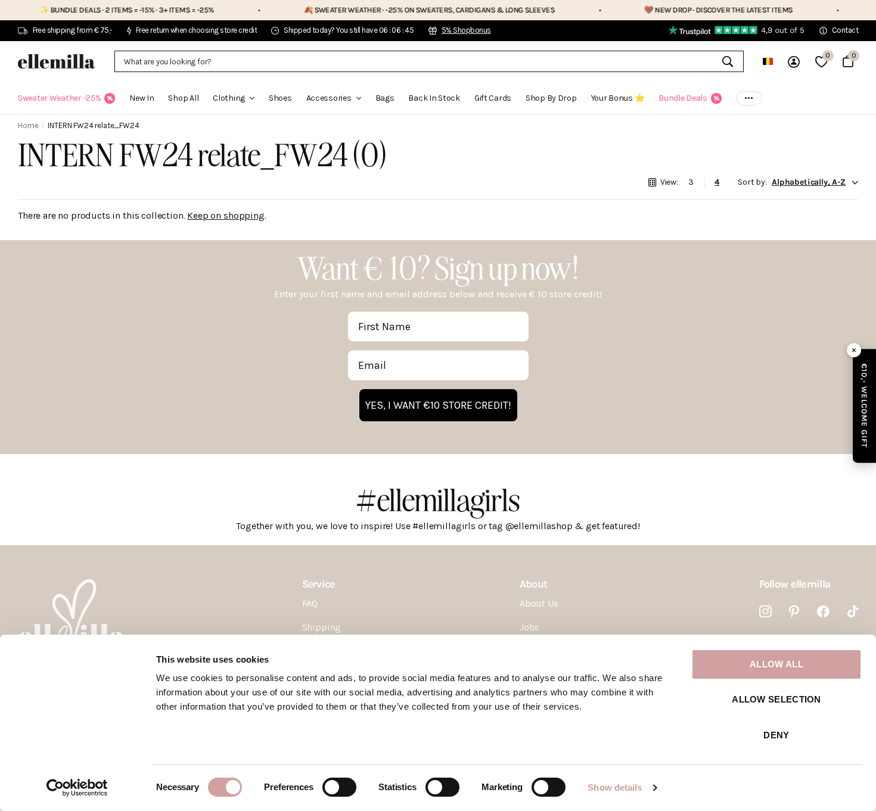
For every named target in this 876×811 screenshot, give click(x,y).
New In (141, 98)
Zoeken (727, 61)
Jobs (529, 627)
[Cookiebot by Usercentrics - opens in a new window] (77, 788)
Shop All (183, 98)
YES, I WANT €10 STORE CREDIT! (438, 405)
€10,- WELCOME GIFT (864, 405)
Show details (615, 787)
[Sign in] (793, 61)
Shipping (321, 627)
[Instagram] (765, 611)
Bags (384, 98)
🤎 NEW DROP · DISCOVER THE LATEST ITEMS (699, 9)
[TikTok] (852, 611)
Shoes (280, 98)
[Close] (854, 350)
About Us (539, 603)
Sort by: (752, 182)
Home (28, 125)
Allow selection (776, 699)
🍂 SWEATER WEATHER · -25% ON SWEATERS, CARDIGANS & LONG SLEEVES (409, 9)
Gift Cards (492, 98)
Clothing (229, 98)
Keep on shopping (225, 215)
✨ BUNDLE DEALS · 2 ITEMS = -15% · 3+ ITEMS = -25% (107, 9)
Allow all (776, 664)
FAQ (310, 603)
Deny (776, 735)
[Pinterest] (794, 611)
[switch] (339, 787)
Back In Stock (433, 98)
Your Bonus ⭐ (618, 98)
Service (318, 584)
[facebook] (823, 611)
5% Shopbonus (466, 30)
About (533, 584)
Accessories (329, 98)
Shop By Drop (551, 98)
